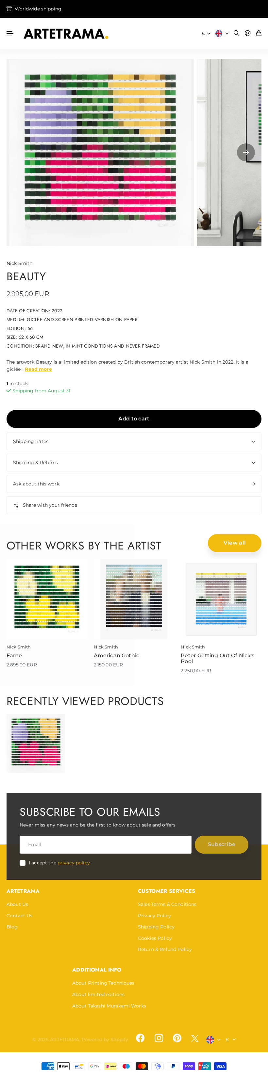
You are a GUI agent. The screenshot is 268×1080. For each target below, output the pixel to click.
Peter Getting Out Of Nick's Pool (217, 658)
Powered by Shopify (105, 1039)
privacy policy (74, 863)
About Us (17, 904)
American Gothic (116, 655)
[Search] (237, 33)
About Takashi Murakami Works (109, 1006)
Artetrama (23, 891)
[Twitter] (194, 1038)
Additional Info (97, 970)
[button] (246, 152)
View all (235, 543)
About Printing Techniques (103, 983)
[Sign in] (248, 33)
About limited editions (98, 994)
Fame (14, 655)
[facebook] (140, 1038)
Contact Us (19, 916)
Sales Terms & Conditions (167, 904)
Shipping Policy (156, 927)
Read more (38, 369)
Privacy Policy (154, 916)
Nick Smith (19, 263)
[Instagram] (158, 1038)
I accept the (59, 863)
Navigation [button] (10, 33)
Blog (12, 927)
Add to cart (134, 419)
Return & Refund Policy (165, 949)
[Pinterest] (177, 1038)
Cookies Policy (155, 938)
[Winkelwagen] (258, 33)
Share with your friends (50, 505)
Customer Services (166, 891)
